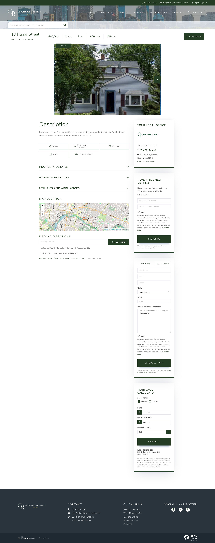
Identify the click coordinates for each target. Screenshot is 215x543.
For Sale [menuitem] (91, 13)
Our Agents (150, 161)
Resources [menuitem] (139, 13)
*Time (139, 297)
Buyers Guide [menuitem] (130, 517)
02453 (83, 258)
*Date (139, 288)
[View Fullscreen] (42, 214)
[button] (65, 25)
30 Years (144, 401)
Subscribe (154, 239)
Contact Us (141, 161)
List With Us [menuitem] (122, 13)
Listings (49, 258)
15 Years (155, 401)
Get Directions (118, 242)
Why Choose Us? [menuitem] (132, 513)
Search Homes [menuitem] (131, 509)
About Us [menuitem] (177, 13)
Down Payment (144, 418)
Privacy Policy (44, 538)
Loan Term (142, 398)
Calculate (154, 442)
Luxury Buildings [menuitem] (159, 13)
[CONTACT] (194, 36)
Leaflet (106, 229)
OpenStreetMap (116, 229)
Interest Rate (143, 428)
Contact (197, 13)
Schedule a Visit (162, 264)
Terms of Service (148, 372)
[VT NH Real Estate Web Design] (190, 538)
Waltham (75, 258)
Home (42, 258)
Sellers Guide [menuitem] (130, 520)
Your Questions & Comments (149, 307)
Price (139, 408)
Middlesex (64, 258)
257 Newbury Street (83, 519)
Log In (196, 3)
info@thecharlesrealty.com (175, 3)
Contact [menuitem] (127, 524)
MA (56, 258)
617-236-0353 (150, 3)
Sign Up (204, 3)
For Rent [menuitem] (106, 13)
